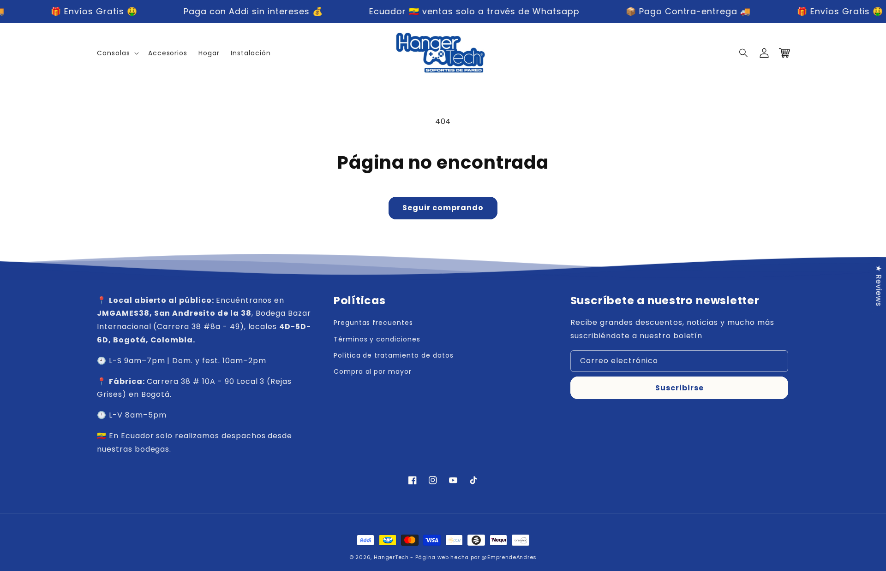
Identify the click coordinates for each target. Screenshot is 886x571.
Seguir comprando (443, 207)
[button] (744, 53)
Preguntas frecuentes (373, 322)
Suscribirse (679, 388)
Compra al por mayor (373, 371)
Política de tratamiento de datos (394, 355)
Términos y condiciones (377, 339)
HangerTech (391, 557)
